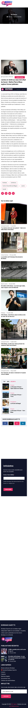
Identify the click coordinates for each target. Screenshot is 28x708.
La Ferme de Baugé (15, 403)
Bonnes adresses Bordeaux (8, 668)
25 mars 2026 (13, 255)
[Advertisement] (14, 41)
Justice (23, 185)
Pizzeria (12, 385)
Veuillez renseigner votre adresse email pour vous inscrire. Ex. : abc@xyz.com (13, 482)
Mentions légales (5, 676)
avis (8, 381)
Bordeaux (5, 182)
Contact (3, 672)
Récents (13, 381)
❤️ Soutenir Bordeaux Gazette (9, 670)
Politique (3, 312)
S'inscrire (6, 696)
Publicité (3, 674)
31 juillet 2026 (10, 312)
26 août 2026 (12, 283)
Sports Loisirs (4, 283)
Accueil (10, 16)
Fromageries (13, 401)
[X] (6, 193)
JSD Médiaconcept (14, 706)
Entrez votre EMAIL (8, 474)
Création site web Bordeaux (8, 680)
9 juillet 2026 (13, 341)
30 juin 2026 (13, 370)
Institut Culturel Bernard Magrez (10, 185)
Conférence (13, 182)
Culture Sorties (19, 77)
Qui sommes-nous (5, 678)
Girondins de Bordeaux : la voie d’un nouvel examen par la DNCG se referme (16, 658)
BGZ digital (14, 704)
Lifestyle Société (5, 226)
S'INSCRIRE (8, 489)
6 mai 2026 (13, 226)
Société (4, 189)
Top (4, 381)
